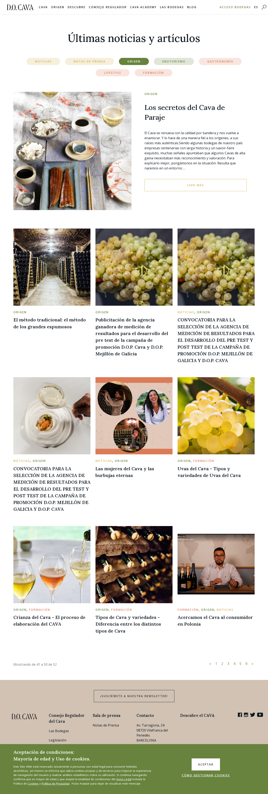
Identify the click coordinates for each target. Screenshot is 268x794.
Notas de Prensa (106, 725)
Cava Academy (143, 7)
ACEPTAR (206, 764)
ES (256, 7)
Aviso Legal (123, 779)
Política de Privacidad (55, 783)
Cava (43, 7)
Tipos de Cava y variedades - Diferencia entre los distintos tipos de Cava (128, 624)
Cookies (33, 783)
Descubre (76, 7)
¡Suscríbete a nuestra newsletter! (134, 696)
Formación (153, 73)
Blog (192, 7)
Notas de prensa (89, 61)
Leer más (195, 185)
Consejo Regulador (108, 7)
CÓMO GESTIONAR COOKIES (206, 775)
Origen (57, 7)
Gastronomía (220, 61)
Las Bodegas (172, 7)
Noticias (43, 61)
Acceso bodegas (235, 7)
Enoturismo (174, 61)
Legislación (57, 740)
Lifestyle (112, 73)
